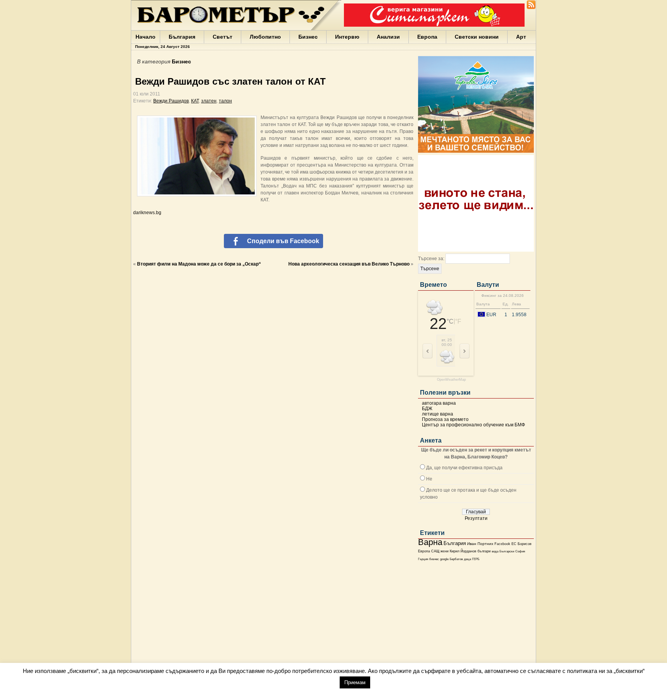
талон (225, 101)
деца (467, 559)
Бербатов (456, 559)
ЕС (513, 544)
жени (444, 551)
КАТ (195, 101)
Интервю (347, 37)
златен (209, 101)
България (182, 37)
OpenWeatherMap (451, 380)
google (444, 559)
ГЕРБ (475, 559)
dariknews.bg (147, 212)
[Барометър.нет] (531, 7)
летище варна (437, 414)
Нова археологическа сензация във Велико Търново (349, 264)
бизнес (434, 559)
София (520, 551)
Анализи (388, 37)
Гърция (423, 559)
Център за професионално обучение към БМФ (473, 425)
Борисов (525, 544)
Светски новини (477, 37)
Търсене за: (431, 258)
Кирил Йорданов (463, 551)
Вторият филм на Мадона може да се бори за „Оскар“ (199, 264)
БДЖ (427, 408)
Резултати (476, 518)
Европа (427, 37)
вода (495, 551)
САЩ (435, 551)
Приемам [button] (355, 682)
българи (484, 551)
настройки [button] (316, 682)
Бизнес (308, 37)
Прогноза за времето (445, 419)
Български (506, 551)
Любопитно (265, 37)
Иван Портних (480, 544)
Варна (430, 542)
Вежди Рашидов (171, 101)
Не (429, 479)
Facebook (502, 544)
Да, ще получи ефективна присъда (464, 467)
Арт (521, 37)
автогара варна (439, 403)
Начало (145, 37)
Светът (222, 37)
